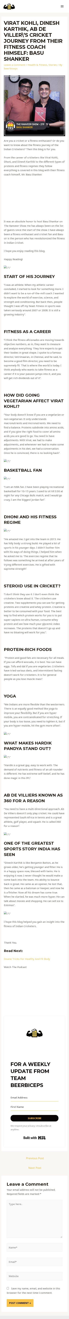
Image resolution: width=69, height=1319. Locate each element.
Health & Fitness (37, 64)
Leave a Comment (14, 64)
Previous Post (35, 1158)
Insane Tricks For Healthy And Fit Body (27, 958)
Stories (53, 64)
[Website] (34, 1276)
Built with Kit (34, 1138)
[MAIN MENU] (62, 6)
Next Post (34, 1168)
